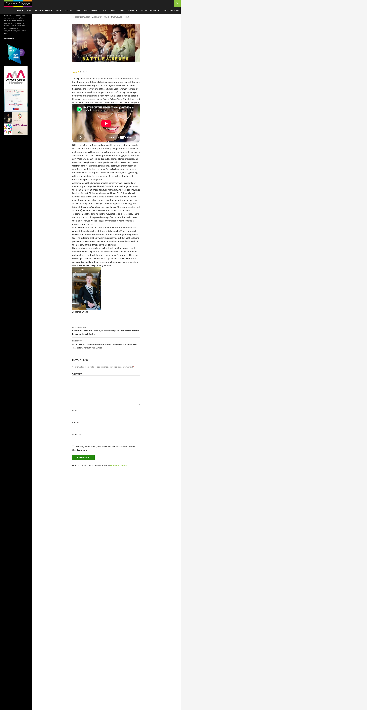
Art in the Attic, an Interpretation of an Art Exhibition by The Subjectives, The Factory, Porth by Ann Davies (104, 344)
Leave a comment (121, 17)
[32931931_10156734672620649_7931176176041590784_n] (16, 100)
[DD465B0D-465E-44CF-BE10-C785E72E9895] (16, 123)
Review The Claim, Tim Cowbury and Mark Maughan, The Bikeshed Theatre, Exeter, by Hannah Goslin (105, 330)
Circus (112, 10)
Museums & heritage (43, 10)
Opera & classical (91, 10)
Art (104, 10)
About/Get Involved (149, 10)
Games (121, 10)
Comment (77, 373)
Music (29, 10)
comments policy (118, 465)
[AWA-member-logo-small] (16, 77)
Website (76, 434)
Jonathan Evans (101, 17)
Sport (78, 10)
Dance (58, 10)
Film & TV (68, 10)
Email (75, 422)
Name (75, 410)
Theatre (19, 10)
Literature (132, 10)
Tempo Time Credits (171, 10)
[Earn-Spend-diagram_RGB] (16, 54)
